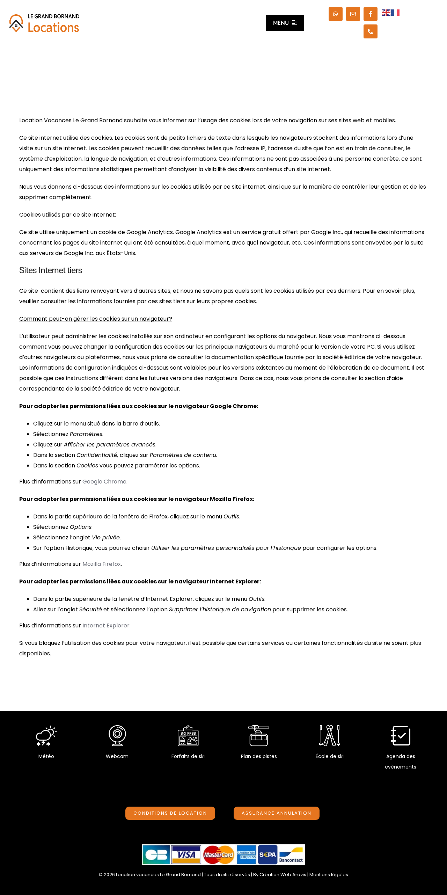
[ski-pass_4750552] (188, 728)
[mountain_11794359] (258, 728)
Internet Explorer (106, 625)
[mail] (353, 14)
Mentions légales (328, 874)
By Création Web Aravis (279, 874)
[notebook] (400, 728)
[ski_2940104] (329, 728)
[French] (395, 12)
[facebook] (371, 14)
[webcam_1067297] (117, 728)
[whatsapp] (336, 14)
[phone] (371, 31)
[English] (386, 12)
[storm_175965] (46, 728)
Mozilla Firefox (101, 564)
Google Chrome (104, 482)
